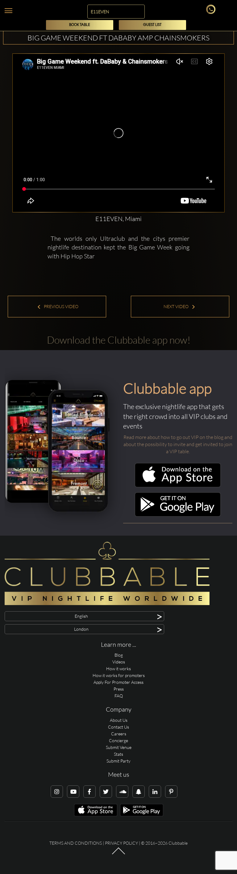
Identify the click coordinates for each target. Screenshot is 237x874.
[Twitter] (106, 791)
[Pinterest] (171, 791)
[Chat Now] (212, 12)
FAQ (118, 695)
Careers (118, 733)
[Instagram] (57, 791)
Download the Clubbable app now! (118, 340)
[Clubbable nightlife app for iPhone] (178, 485)
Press (119, 689)
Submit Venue (118, 747)
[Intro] (118, 853)
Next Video (176, 306)
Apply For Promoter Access (118, 682)
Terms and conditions (75, 843)
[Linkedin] (155, 791)
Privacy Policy (121, 843)
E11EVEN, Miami (118, 219)
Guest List (152, 25)
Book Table (79, 25)
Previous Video (60, 306)
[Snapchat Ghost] (138, 791)
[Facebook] (89, 791)
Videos (118, 661)
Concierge (118, 740)
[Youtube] (73, 791)
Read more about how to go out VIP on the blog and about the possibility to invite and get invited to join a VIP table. (177, 444)
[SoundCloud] (122, 791)
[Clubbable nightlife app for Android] (178, 515)
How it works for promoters (119, 675)
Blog (118, 655)
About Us (118, 720)
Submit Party (118, 760)
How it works (118, 668)
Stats (118, 754)
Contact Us (118, 727)
